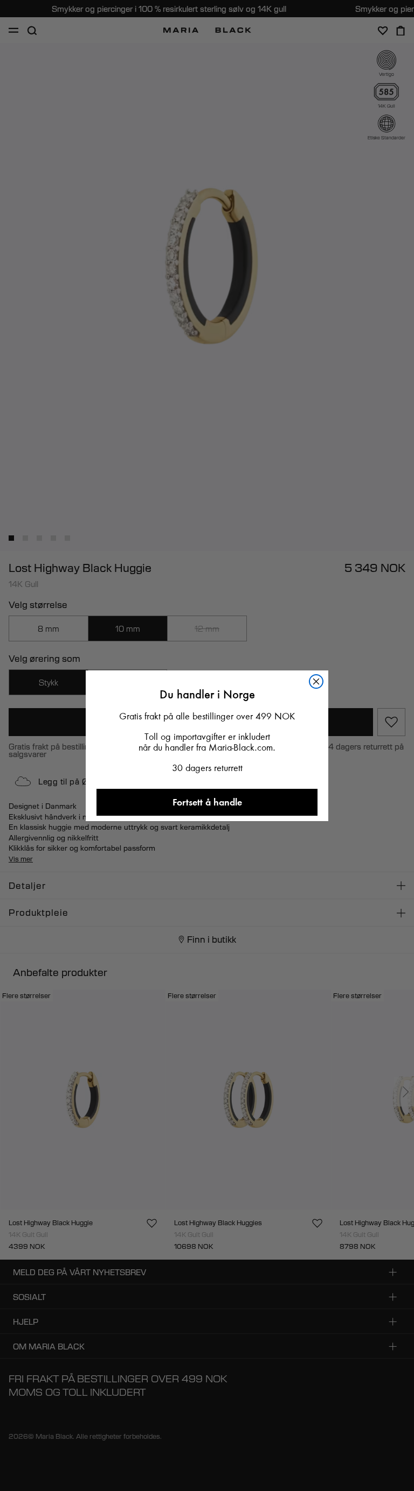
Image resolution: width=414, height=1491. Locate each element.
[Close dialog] (316, 681)
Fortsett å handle (207, 802)
